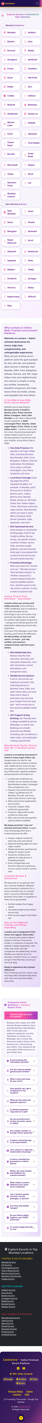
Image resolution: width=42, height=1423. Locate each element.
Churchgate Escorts (10, 1268)
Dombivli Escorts (8, 1334)
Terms (29, 1391)
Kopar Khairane (11, 241)
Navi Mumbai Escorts (10, 1318)
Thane (10, 174)
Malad (31, 50)
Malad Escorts (7, 1301)
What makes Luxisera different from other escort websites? (19, 1184)
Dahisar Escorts (8, 1306)
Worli (30, 174)
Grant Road (31, 155)
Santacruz (33, 113)
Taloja (31, 269)
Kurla (10, 77)
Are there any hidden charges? (19, 1206)
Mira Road (12, 165)
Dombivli (11, 278)
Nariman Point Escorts (11, 1276)
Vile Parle (32, 77)
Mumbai (11, 32)
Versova (11, 287)
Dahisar (32, 95)
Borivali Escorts (8, 1304)
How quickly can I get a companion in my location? (20, 1090)
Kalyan (31, 165)
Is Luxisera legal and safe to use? (21, 1228)
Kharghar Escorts (9, 1329)
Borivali (11, 50)
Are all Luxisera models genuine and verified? (20, 1070)
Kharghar (12, 231)
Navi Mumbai (11, 212)
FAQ (27, 1394)
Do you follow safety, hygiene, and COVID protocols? (19, 1217)
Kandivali (32, 59)
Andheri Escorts (8, 1290)
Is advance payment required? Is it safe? (19, 1110)
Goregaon (12, 59)
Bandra (11, 41)
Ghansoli (11, 251)
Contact (17, 1394)
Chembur (32, 68)
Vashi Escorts (7, 1320)
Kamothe (32, 231)
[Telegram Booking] (18, 1368)
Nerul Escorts (7, 1323)
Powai (10, 68)
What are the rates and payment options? (20, 1101)
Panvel (31, 222)
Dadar (10, 86)
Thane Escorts (7, 1331)
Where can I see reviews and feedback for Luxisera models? (21, 1173)
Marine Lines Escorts (10, 1273)
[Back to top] (21, 1418)
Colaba (10, 95)
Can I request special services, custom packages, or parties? (19, 1196)
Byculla (11, 154)
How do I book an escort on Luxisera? (21, 1015)
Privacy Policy (15, 1391)
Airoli (30, 240)
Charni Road (10, 144)
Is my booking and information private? (19, 1061)
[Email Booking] (23, 1368)
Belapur (11, 269)
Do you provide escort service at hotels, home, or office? (21, 1121)
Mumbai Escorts (8, 1262)
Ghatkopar (12, 113)
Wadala (31, 122)
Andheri (32, 32)
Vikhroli (32, 296)
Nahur (31, 287)
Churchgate (34, 143)
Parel (10, 133)
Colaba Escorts (7, 1279)
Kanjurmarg (13, 296)
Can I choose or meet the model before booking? (21, 1150)
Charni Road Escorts (10, 1270)
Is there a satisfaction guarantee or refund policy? (20, 1161)
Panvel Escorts (7, 1326)
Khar (9, 305)
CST (29, 183)
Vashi (30, 211)
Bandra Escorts (8, 1295)
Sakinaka (32, 133)
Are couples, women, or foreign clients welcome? (21, 1131)
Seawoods (33, 251)
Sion (30, 86)
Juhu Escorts (6, 1293)
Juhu (30, 41)
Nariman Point (11, 184)
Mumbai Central (11, 195)
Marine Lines (10, 124)
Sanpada (11, 260)
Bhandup (32, 104)
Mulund (11, 104)
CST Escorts (6, 1265)
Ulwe (30, 260)
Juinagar (32, 278)
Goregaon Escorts (9, 1298)
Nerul (10, 222)
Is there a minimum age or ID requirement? (21, 1141)
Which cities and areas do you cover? (20, 1080)
